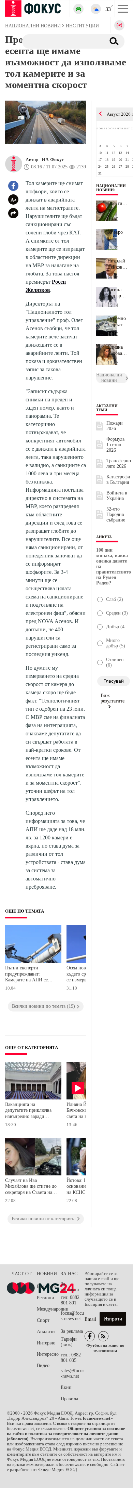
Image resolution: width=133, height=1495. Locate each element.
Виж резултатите (112, 698)
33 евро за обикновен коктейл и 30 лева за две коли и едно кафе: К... (117, 235)
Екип (66, 1387)
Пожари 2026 (114, 426)
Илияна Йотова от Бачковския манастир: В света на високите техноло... (117, 350)
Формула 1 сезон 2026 (115, 445)
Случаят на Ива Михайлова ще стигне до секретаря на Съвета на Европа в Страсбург (31, 1187)
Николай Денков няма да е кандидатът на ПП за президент (117, 264)
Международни (49, 1309)
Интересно (48, 1354)
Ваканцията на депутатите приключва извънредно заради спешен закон (28, 1111)
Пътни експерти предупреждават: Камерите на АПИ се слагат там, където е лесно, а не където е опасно (26, 974)
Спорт (43, 1320)
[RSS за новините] (103, 1336)
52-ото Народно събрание (115, 514)
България (46, 1286)
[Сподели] (13, 213)
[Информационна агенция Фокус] (90, 1336)
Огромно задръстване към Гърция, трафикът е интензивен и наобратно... (117, 321)
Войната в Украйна (116, 495)
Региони (45, 1297)
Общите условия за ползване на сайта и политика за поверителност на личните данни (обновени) (66, 1433)
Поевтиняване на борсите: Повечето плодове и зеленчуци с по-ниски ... (117, 206)
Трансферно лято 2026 (118, 463)
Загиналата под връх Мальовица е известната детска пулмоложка (117, 293)
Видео (43, 1365)
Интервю (46, 1342)
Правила (69, 1398)
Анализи (46, 1331)
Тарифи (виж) (69, 1342)
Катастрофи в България (118, 479)
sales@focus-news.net (72, 1373)
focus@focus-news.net (72, 1316)
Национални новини (111, 188)
